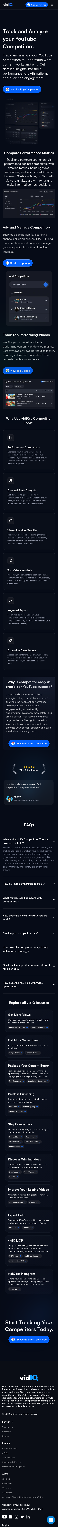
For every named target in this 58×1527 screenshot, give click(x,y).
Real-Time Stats (31, 1142)
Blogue (5, 1436)
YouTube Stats (8, 1457)
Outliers (12, 1177)
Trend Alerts (14, 1142)
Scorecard (30, 1137)
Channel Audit (31, 1053)
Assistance (7, 1492)
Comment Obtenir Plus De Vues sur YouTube (22, 1497)
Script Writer (14, 1053)
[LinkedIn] (28, 1516)
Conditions (7, 1483)
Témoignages (8, 1427)
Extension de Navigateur (13, 1466)
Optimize (33, 1202)
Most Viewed (29, 1172)
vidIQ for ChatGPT (16, 1261)
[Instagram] (16, 1517)
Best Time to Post (16, 1111)
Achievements (14, 1146)
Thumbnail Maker (38, 1027)
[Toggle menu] (52, 4)
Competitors (14, 1137)
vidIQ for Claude (31, 1256)
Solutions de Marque (11, 1462)
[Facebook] (10, 1516)
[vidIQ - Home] (8, 4)
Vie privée (6, 1488)
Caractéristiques (9, 1448)
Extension (13, 1106)
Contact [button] (6, 1479)
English (5, 1525)
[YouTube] (4, 1516)
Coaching (27, 1228)
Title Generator (15, 1081)
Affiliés (5, 1453)
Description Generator (37, 1081)
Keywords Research (17, 1027)
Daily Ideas (13, 1172)
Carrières (6, 1431)
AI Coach (12, 1228)
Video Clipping (29, 1106)
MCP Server (14, 1256)
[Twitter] (22, 1516)
